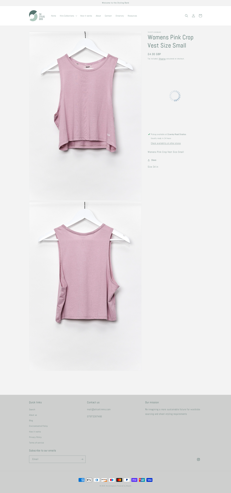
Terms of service (36, 442)
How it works (35, 431)
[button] (68, 15)
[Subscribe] (82, 459)
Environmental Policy (38, 426)
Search (32, 409)
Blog (31, 420)
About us (33, 415)
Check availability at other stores (166, 143)
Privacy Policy (35, 437)
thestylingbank (111, 486)
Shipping (162, 58)
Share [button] (153, 160)
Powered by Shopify (124, 486)
